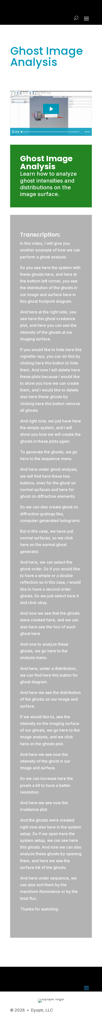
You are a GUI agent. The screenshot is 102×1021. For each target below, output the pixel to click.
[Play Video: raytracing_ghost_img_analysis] (51, 109)
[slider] (50, 132)
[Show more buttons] (87, 132)
